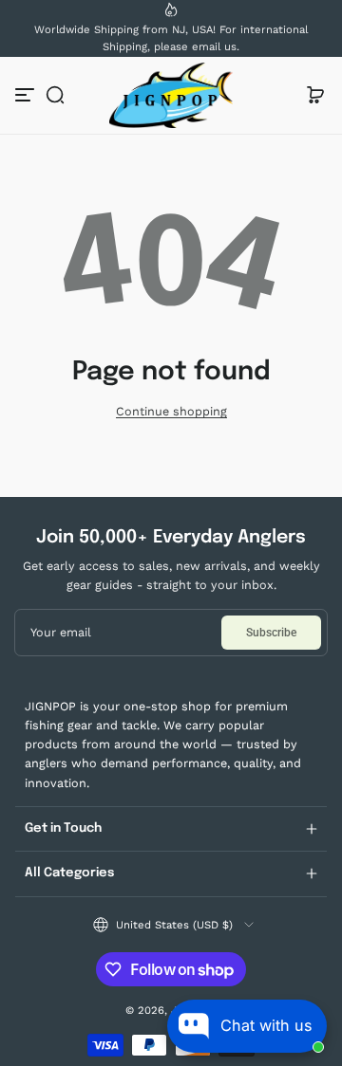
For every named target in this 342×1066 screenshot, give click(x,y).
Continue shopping (171, 411)
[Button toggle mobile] (26, 94)
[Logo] (171, 95)
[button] (55, 95)
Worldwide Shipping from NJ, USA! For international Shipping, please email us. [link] (171, 38)
